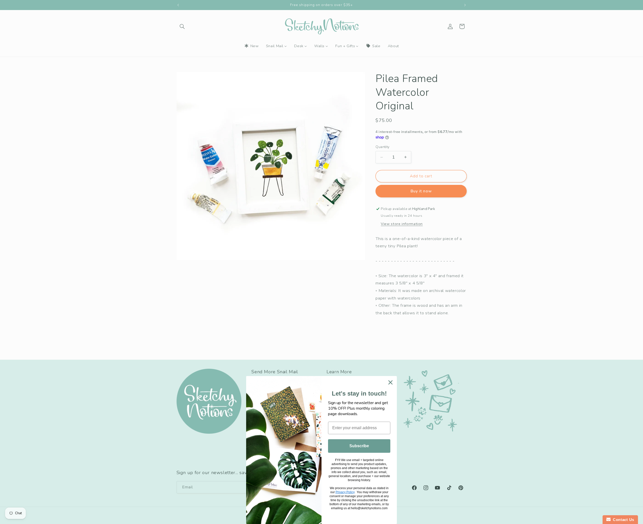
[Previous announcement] (178, 5)
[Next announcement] (464, 5)
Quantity (382, 146)
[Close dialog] (390, 382)
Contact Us (622, 519)
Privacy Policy (345, 492)
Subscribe (359, 446)
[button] (182, 26)
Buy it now (421, 191)
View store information (402, 223)
